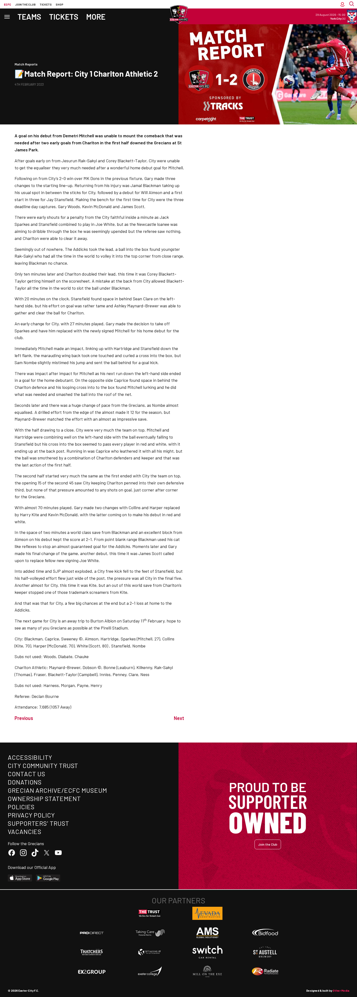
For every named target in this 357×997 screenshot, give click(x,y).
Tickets (46, 4)
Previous (24, 718)
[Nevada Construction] (207, 913)
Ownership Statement (44, 798)
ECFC (7, 4)
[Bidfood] (265, 933)
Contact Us (26, 773)
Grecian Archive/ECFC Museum (57, 790)
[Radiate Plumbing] (265, 971)
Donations (25, 782)
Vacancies (25, 831)
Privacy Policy (31, 815)
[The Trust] (150, 913)
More (95, 16)
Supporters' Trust (38, 823)
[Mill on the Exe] (207, 971)
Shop (59, 4)
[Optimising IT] (150, 952)
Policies (21, 806)
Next (179, 718)
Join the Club (267, 844)
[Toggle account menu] (342, 4)
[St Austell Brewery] (265, 952)
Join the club (25, 4)
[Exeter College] (150, 971)
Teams (29, 16)
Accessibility (30, 757)
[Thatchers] (92, 952)
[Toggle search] (352, 4)
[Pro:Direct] (92, 933)
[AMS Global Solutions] (207, 933)
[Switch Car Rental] (207, 952)
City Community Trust (43, 765)
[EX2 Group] (92, 971)
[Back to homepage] (178, 14)
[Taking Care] (150, 932)
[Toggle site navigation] (7, 16)
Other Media (341, 990)
